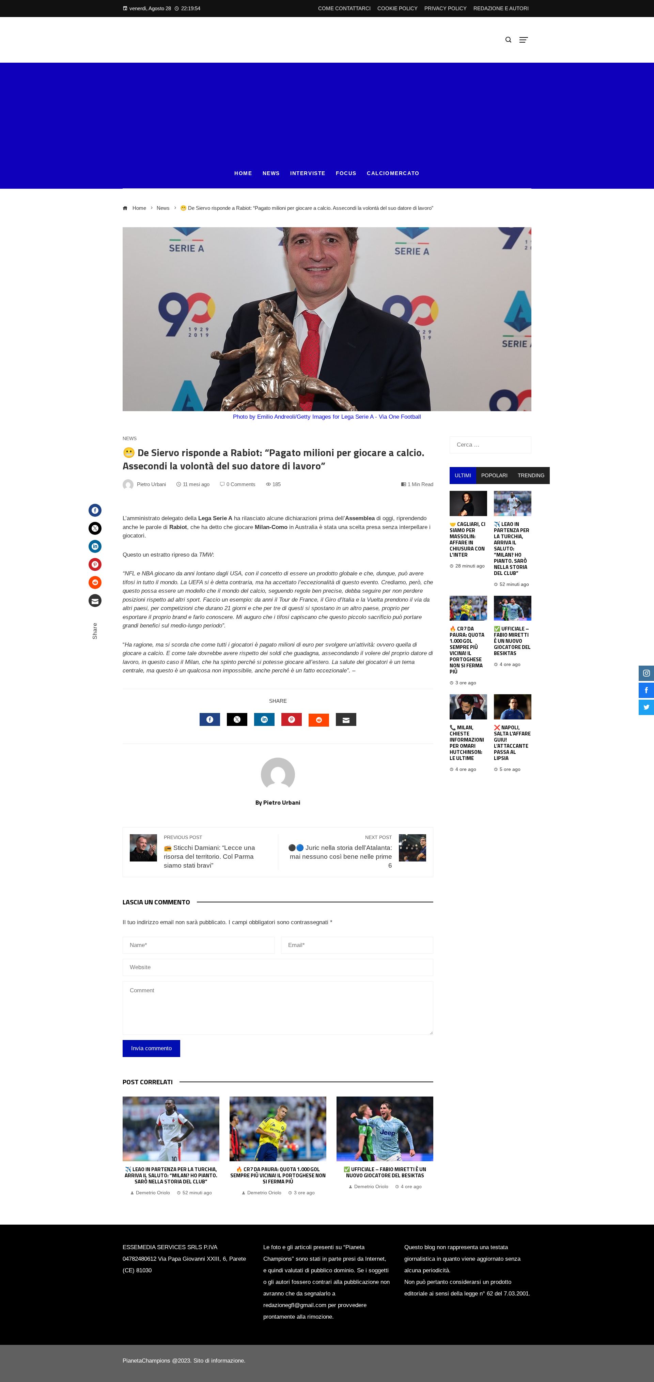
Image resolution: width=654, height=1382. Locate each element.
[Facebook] (95, 510)
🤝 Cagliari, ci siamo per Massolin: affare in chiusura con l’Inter (467, 539)
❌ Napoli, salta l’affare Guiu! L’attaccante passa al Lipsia (512, 743)
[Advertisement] (327, 110)
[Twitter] (95, 528)
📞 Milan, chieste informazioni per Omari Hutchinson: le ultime (467, 743)
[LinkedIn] (95, 546)
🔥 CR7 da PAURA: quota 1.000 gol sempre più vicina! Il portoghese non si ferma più (278, 1175)
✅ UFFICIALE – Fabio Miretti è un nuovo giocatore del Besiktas (385, 1172)
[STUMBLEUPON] (319, 720)
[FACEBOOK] (210, 719)
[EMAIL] (346, 719)
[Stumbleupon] (95, 582)
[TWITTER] (237, 719)
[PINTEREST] (291, 719)
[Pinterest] (95, 564)
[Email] (95, 600)
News (130, 438)
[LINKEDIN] (264, 719)
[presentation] (129, 1147)
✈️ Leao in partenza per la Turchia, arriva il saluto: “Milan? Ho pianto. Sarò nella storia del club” (171, 1175)
